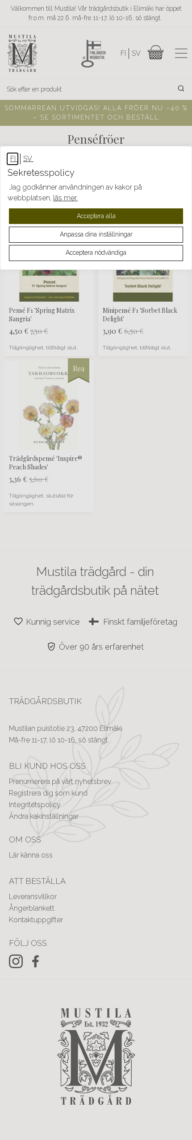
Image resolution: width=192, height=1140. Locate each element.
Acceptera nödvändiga (96, 252)
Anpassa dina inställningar (96, 234)
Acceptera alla (96, 216)
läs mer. (65, 198)
